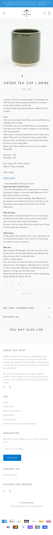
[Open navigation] (3, 13)
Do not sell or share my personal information (19, 423)
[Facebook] (4, 386)
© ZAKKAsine (26, 502)
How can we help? (10, 475)
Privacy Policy (8, 406)
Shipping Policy (9, 415)
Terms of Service (9, 419)
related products (9, 178)
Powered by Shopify (35, 506)
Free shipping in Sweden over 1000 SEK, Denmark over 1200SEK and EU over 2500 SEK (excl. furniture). (26, 3)
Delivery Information (18, 308)
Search (5, 402)
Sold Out (26, 294)
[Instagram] (10, 386)
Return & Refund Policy (12, 411)
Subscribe (12, 458)
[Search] (44, 13)
